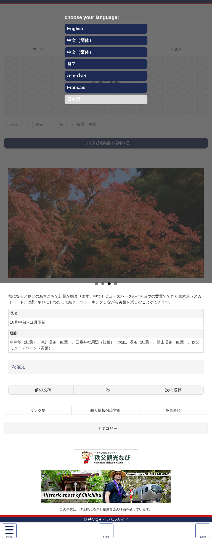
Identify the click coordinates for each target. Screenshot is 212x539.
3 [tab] (109, 283)
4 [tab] (115, 283)
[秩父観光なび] (106, 463)
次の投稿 (173, 389)
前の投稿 (43, 389)
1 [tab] (96, 283)
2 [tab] (102, 283)
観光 (21, 367)
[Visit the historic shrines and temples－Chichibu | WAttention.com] (106, 500)
